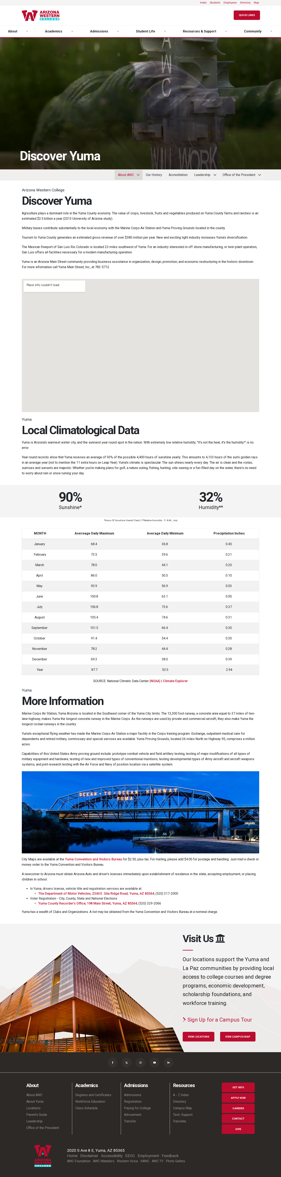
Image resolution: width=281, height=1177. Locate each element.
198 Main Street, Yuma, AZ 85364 (112, 903)
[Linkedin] (168, 1063)
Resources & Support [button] (199, 31)
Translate (179, 1121)
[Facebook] (112, 1063)
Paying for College (137, 1108)
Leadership (34, 1121)
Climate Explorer (175, 681)
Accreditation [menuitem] (178, 175)
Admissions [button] (99, 31)
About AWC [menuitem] (124, 176)
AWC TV (157, 1161)
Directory (245, 2)
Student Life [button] (145, 31)
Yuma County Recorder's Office (62, 903)
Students (215, 2)
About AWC (34, 1095)
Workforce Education (90, 1101)
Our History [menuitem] (154, 175)
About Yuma (34, 1101)
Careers (238, 1108)
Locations (33, 1108)
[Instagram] (140, 1063)
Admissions (132, 1095)
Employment (148, 1155)
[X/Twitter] (126, 1063)
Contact (238, 1118)
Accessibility (112, 1155)
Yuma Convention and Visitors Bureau (93, 859)
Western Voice (127, 1161)
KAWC (144, 1161)
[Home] (42, 15)
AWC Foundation (79, 1161)
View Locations (198, 1036)
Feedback (170, 1155)
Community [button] (252, 31)
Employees (230, 2)
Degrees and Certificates (93, 1095)
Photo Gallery (175, 1161)
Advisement (132, 1115)
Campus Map (182, 1108)
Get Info (238, 1087)
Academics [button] (53, 31)
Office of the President (42, 1128)
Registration (133, 1101)
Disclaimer (89, 1155)
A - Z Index (181, 1095)
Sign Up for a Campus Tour (219, 1020)
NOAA (155, 681)
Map (256, 2)
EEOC (130, 1155)
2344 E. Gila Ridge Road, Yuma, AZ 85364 (123, 893)
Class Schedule (86, 1108)
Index (203, 2)
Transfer (130, 1121)
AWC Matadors (103, 1161)
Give (238, 1129)
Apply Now (238, 1097)
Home (72, 1155)
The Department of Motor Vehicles (64, 893)
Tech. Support (183, 1115)
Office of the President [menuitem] (237, 176)
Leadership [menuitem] (200, 176)
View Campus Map (237, 1036)
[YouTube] (154, 1063)
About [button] (12, 31)
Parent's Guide (36, 1115)
